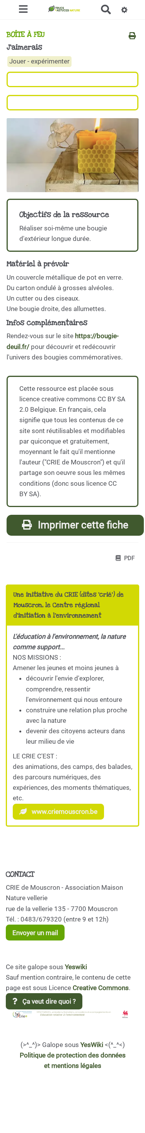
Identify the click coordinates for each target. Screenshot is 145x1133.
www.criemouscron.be (63, 811)
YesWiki (91, 1045)
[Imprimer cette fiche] (132, 36)
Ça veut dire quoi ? (48, 1001)
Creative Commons (101, 988)
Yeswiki (76, 967)
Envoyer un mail (35, 933)
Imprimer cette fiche (82, 525)
